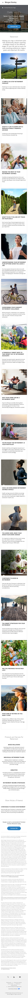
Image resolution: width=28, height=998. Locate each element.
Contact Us (18, 983)
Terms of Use (10, 983)
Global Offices (14, 985)
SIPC (12, 994)
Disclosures (8, 982)
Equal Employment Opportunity (14, 986)
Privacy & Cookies (18, 982)
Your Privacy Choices (12, 988)
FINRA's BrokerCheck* (14, 876)
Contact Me (14, 26)
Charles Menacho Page (10, 7)
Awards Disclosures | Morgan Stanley (8, 968)
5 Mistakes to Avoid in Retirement (13, 807)
